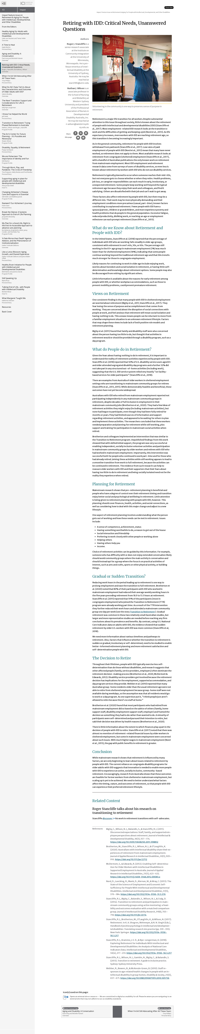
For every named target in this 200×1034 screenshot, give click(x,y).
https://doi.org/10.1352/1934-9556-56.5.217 (149, 953)
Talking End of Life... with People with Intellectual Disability (16, 290)
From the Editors (9, 26)
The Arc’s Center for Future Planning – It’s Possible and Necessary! (14, 138)
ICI (3, 9)
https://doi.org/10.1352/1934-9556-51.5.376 (143, 894)
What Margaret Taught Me (14, 300)
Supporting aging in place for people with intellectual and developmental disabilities (15, 183)
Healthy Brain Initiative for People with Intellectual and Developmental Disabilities (16, 269)
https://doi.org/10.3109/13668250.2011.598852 (134, 842)
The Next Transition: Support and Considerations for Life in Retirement (16, 105)
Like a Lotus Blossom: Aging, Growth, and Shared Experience (16, 256)
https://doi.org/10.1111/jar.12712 (131, 859)
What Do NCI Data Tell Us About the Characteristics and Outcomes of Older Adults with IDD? (16, 91)
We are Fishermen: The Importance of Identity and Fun (15, 159)
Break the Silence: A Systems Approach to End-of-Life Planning (16, 215)
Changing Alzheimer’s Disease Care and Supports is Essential (15, 195)
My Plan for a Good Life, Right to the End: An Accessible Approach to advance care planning (17, 228)
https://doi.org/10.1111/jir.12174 (130, 915)
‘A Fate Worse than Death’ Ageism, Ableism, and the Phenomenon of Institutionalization (17, 242)
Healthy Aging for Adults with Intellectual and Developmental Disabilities (15, 35)
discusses (107, 818)
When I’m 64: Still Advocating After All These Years (16, 79)
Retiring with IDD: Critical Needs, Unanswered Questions (16, 68)
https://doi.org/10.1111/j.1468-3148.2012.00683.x (135, 877)
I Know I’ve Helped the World (14, 116)
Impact (23, 9)
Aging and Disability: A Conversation (12, 56)
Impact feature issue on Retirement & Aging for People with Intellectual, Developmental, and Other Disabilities (16, 18)
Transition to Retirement (142, 611)
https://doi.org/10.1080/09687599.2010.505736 (144, 978)
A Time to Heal (8, 47)
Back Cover (7, 311)
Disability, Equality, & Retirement (16, 149)
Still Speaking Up (9, 280)
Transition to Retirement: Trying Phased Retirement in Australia (16, 126)
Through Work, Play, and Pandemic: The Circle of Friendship (17, 170)
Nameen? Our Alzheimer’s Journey (17, 205)
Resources (6, 307)
